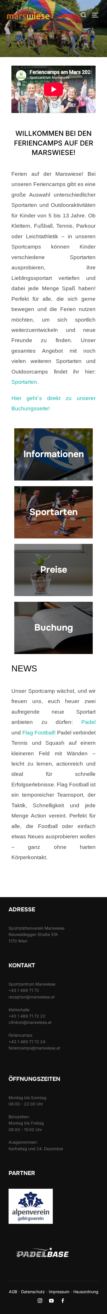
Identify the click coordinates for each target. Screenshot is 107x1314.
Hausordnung (85, 1291)
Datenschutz (33, 1291)
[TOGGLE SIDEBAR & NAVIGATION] (97, 15)
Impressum (59, 1291)
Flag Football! (39, 733)
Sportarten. (25, 382)
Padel (88, 722)
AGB (13, 1291)
